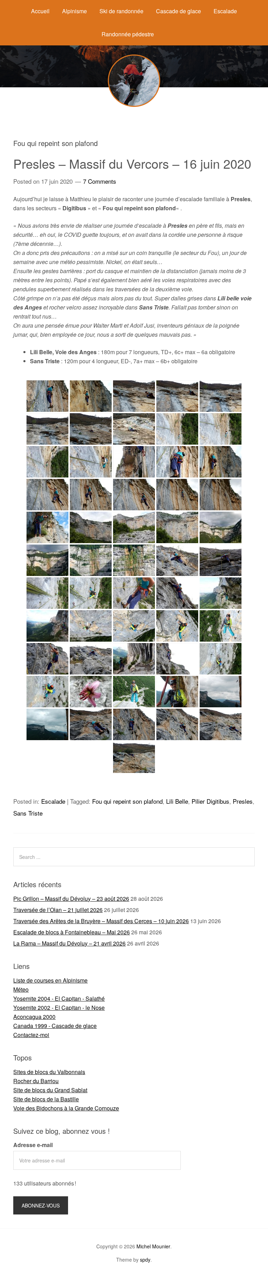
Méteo (21, 989)
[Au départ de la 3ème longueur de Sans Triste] (220, 461)
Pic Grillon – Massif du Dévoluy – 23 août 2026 (71, 899)
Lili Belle (177, 801)
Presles (243, 801)
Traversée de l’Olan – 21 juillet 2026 (58, 910)
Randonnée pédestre (128, 34)
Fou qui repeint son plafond (127, 801)
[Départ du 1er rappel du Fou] (134, 691)
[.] (177, 724)
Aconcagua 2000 (34, 1017)
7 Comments (99, 181)
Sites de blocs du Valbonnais (49, 1072)
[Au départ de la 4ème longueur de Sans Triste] (177, 461)
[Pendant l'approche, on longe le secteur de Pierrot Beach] (134, 658)
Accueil (40, 11)
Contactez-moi (31, 1035)
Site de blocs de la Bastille (46, 1099)
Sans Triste (28, 813)
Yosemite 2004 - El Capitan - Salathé (59, 998)
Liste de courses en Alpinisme (50, 980)
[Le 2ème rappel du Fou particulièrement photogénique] (220, 691)
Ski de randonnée (121, 11)
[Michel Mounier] (134, 105)
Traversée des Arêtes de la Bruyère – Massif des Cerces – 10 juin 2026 (101, 921)
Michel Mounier (153, 1246)
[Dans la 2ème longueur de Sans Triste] (91, 724)
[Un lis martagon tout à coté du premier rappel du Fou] (91, 691)
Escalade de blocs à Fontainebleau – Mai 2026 (71, 932)
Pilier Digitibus (210, 801)
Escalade (225, 11)
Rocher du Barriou (36, 1081)
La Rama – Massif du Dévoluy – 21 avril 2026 (69, 943)
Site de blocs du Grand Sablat (50, 1090)
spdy (145, 1259)
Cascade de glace (178, 11)
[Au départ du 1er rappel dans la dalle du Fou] (47, 527)
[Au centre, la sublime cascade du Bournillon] (220, 527)
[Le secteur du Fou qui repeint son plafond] (134, 527)
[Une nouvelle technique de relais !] (134, 593)
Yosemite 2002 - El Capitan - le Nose (59, 1008)
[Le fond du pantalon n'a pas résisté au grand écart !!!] (177, 593)
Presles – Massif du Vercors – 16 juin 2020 (132, 163)
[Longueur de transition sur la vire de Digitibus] (220, 593)
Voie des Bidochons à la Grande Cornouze (66, 1108)
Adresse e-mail (33, 1145)
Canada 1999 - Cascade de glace (55, 1026)
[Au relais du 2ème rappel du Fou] (177, 691)
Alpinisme (74, 11)
